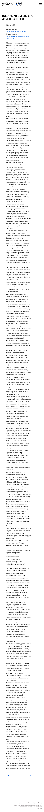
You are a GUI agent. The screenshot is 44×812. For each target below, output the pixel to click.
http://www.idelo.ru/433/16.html (16, 31)
